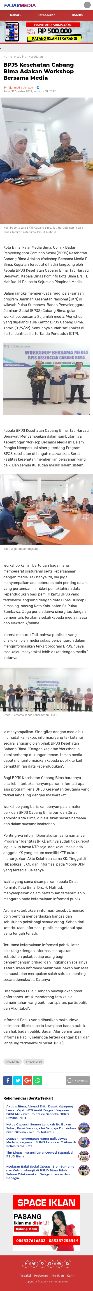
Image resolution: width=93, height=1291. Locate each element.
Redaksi (25, 1275)
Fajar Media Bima (57, 1281)
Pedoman (41, 1275)
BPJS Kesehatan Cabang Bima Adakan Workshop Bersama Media (38, 71)
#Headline (12, 1061)
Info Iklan (57, 1275)
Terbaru (15, 15)
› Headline (19, 56)
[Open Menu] (87, 5)
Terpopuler (46, 15)
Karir (70, 1275)
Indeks (77, 15)
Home (7, 56)
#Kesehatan (34, 1061)
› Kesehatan (35, 56)
